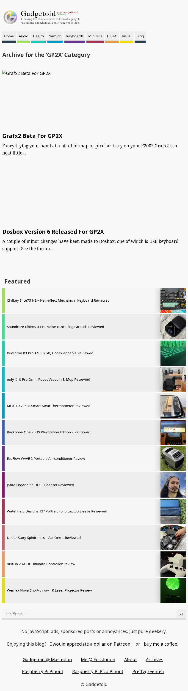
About (130, 660)
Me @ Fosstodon (98, 660)
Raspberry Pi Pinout (42, 671)
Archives (154, 660)
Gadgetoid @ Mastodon (47, 660)
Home (9, 36)
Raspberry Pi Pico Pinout (97, 671)
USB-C (112, 36)
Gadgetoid (38, 13)
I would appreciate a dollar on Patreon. (91, 644)
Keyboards (74, 36)
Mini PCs (95, 36)
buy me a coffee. (161, 644)
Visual (127, 36)
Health (38, 36)
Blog (140, 36)
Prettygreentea (148, 671)
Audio (23, 36)
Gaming (55, 36)
